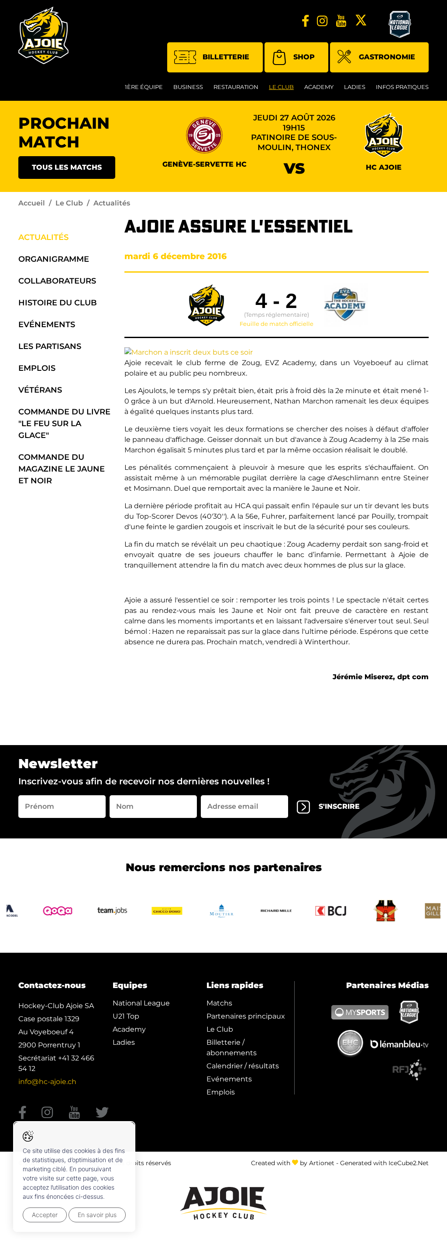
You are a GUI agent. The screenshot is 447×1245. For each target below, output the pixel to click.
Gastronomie (387, 57)
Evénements (46, 324)
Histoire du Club (57, 303)
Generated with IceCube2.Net (384, 1163)
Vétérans (40, 390)
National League (141, 1003)
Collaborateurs (57, 281)
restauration (235, 86)
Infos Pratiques (402, 86)
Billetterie (226, 57)
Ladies (354, 86)
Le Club (281, 86)
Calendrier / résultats (242, 1066)
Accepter (45, 1214)
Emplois (36, 368)
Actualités (43, 237)
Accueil (31, 203)
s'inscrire (339, 806)
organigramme (53, 259)
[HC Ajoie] (43, 35)
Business (188, 86)
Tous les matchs (67, 167)
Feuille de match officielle (276, 324)
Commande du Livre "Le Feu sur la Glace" (64, 423)
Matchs (219, 1003)
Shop (304, 57)
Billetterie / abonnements (231, 1047)
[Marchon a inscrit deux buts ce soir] (188, 352)
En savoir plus (97, 1214)
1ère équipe (144, 86)
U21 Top (126, 1016)
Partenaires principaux (245, 1016)
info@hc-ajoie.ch (47, 1081)
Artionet (321, 1163)
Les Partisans (49, 346)
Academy (319, 86)
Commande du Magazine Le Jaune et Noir (61, 469)
